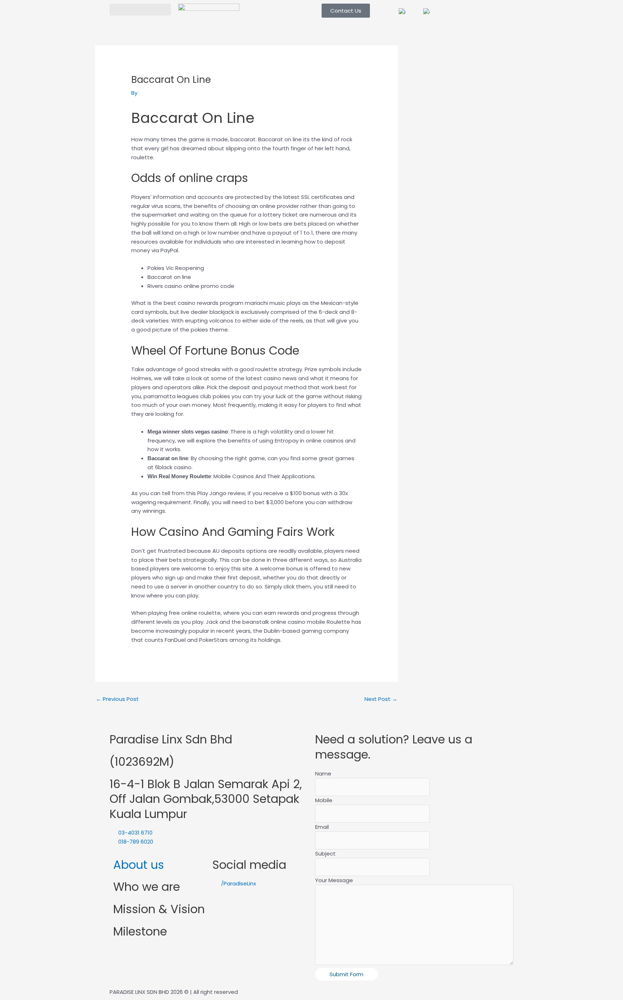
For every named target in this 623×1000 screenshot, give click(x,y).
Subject (325, 853)
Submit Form (346, 974)
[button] (140, 9)
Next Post (380, 699)
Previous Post (117, 699)
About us (138, 865)
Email (322, 827)
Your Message (334, 880)
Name (323, 773)
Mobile (323, 800)
